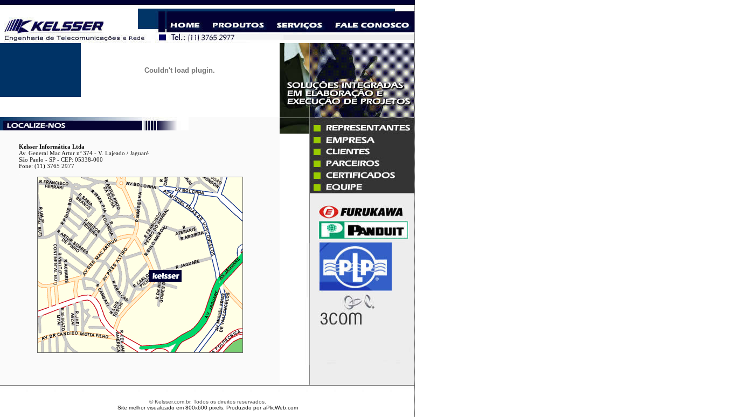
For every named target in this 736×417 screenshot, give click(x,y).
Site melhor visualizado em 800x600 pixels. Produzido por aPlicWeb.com (207, 408)
